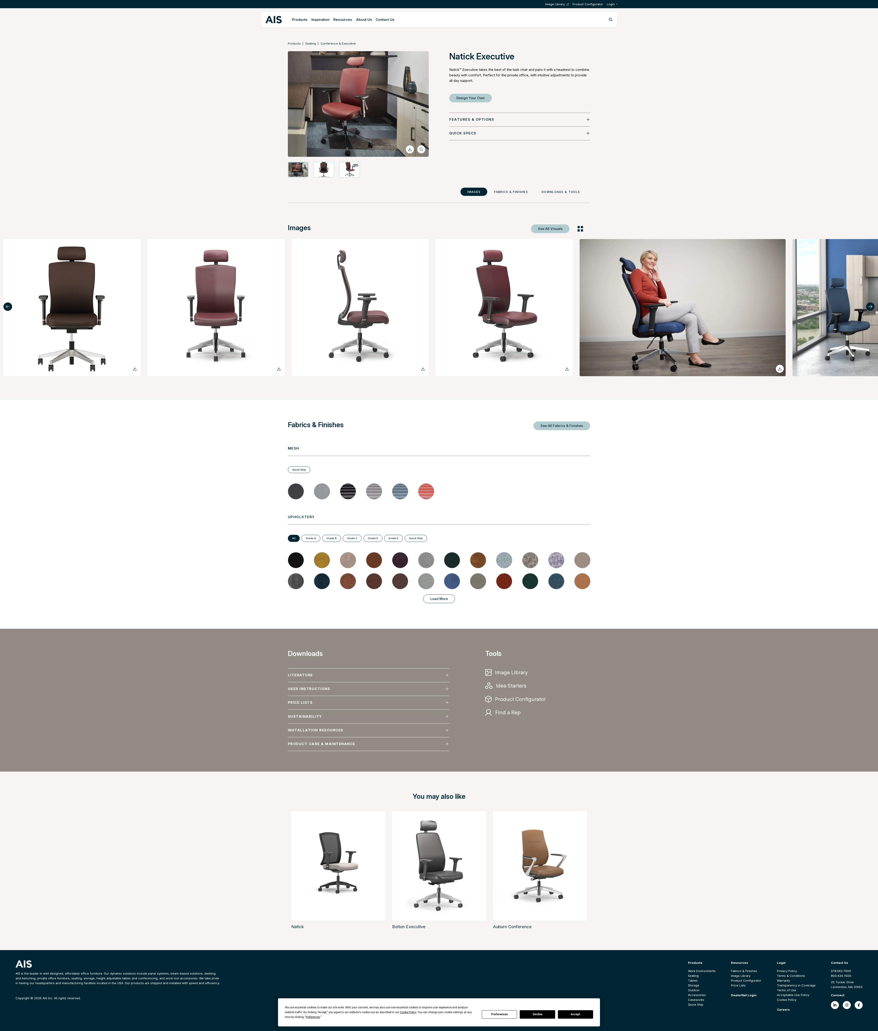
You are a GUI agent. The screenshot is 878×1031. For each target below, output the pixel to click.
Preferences (499, 1014)
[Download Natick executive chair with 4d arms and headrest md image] (135, 369)
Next (870, 306)
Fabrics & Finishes (511, 192)
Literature (300, 675)
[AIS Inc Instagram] (847, 1005)
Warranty (783, 980)
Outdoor (694, 990)
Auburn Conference (512, 926)
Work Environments (702, 971)
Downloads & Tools (561, 192)
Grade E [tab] (393, 538)
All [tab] (293, 538)
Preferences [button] (313, 1017)
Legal (781, 962)
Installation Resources (315, 730)
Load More (439, 599)
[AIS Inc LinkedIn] (835, 1005)
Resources (342, 19)
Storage (693, 985)
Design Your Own (470, 98)
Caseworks (696, 1000)
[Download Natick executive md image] (780, 369)
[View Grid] (580, 228)
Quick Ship (695, 1004)
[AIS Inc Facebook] (859, 1005)
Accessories (697, 995)
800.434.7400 (841, 976)
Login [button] (611, 4)
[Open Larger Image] (421, 149)
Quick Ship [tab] (299, 469)
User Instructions (309, 689)
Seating (310, 43)
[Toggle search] (611, 20)
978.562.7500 (841, 971)
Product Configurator (588, 4)
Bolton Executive (409, 926)
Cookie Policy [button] (408, 1012)
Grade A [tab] (311, 538)
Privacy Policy (787, 971)
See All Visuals (550, 228)
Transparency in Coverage (796, 985)
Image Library (555, 4)
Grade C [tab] (352, 538)
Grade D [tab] (373, 538)
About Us (364, 19)
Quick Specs (462, 133)
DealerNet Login (744, 995)
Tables (693, 980)
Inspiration (320, 19)
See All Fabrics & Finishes (562, 426)
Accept (575, 1014)
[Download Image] (410, 149)
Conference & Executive (338, 43)
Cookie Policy (786, 1000)
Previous (7, 306)
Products (300, 19)
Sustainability (305, 716)
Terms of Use (786, 990)
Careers (783, 1009)
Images (473, 192)
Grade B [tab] (332, 538)
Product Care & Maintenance (321, 744)
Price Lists (300, 702)
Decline (537, 1014)
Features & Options (471, 119)
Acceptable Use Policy (793, 995)
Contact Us (385, 19)
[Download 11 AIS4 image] (567, 369)
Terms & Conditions (791, 976)
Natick (297, 926)
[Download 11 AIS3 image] (423, 369)
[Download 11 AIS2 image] (279, 369)
